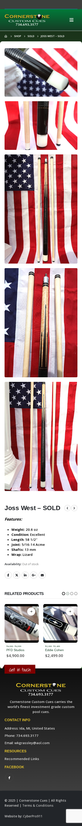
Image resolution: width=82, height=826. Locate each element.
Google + (33, 575)
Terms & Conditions (37, 805)
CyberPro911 (32, 816)
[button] (64, 593)
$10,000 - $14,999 (53, 646)
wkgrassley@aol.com (32, 742)
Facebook (8, 575)
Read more (31, 611)
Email (42, 575)
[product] (22, 623)
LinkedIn (25, 575)
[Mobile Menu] (73, 20)
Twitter (16, 575)
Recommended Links (22, 758)
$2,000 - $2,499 (13, 646)
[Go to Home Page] (6, 36)
